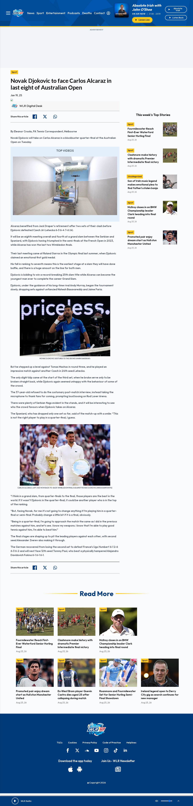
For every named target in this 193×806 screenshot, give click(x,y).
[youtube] (96, 750)
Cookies (72, 742)
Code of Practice (112, 742)
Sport (40, 13)
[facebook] (68, 750)
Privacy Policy (90, 742)
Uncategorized (135, 176)
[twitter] (77, 750)
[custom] (87, 750)
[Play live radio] (15, 801)
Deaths (87, 13)
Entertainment (55, 13)
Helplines (131, 742)
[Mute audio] (157, 801)
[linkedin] (125, 750)
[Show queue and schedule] (178, 801)
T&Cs (59, 742)
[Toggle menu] (8, 13)
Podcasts (74, 13)
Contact (99, 13)
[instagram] (106, 750)
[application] (65, 186)
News (30, 13)
